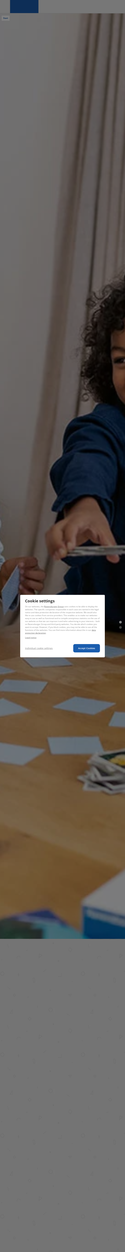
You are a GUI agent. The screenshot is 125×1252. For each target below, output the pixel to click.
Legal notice (30, 637)
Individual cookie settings (39, 648)
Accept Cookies (86, 648)
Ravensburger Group (54, 606)
